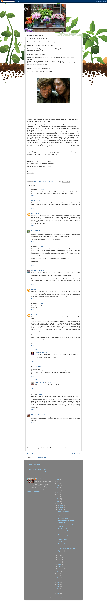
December (61, 505)
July (59, 555)
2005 (58, 591)
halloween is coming (63, 518)
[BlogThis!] (64, 182)
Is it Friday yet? (62, 532)
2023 (58, 485)
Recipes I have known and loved (38, 469)
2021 (58, 490)
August (60, 553)
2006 (58, 589)
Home (54, 454)
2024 (58, 483)
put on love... (32, 466)
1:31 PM (41, 394)
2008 (58, 584)
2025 (58, 481)
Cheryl (33, 200)
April (59, 562)
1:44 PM (37, 213)
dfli (52, 597)
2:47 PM (41, 246)
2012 (58, 575)
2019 (58, 494)
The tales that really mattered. (65, 535)
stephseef (38, 352)
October (60, 509)
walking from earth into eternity (38, 472)
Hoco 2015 (60, 541)
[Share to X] (66, 182)
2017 (58, 499)
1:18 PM (37, 200)
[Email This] (63, 182)
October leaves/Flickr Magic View (66, 548)
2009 (58, 582)
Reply (32, 195)
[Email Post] (60, 181)
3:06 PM (49, 382)
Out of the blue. (62, 513)
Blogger (63, 597)
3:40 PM (39, 289)
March (60, 564)
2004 (58, 593)
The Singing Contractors (64, 543)
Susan (33, 230)
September (61, 551)
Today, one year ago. (63, 539)
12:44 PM (38, 367)
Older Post (76, 454)
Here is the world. (62, 537)
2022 (58, 488)
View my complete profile (33, 491)
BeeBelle (33, 289)
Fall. (59, 516)
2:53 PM (41, 270)
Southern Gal (35, 270)
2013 (58, 573)
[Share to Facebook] (67, 182)
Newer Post (31, 454)
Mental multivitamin (34, 464)
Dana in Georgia (35, 414)
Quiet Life (31, 8)
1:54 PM (37, 230)
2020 (58, 492)
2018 (58, 496)
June (59, 557)
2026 (58, 479)
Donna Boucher (39, 382)
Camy (32, 213)
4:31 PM (41, 303)
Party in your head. (63, 528)
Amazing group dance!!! (64, 511)
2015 (58, 503)
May (59, 559)
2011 (58, 577)
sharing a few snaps (63, 530)
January (60, 568)
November (61, 507)
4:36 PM (35, 314)
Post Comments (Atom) (40, 457)
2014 (58, 571)
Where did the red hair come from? (67, 520)
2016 (58, 501)
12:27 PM (41, 189)
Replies (35, 349)
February (60, 566)
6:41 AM (43, 414)
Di (31, 314)
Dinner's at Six (61, 522)
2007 (58, 586)
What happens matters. (64, 546)
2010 (58, 580)
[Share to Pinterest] (69, 182)
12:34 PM (44, 352)
